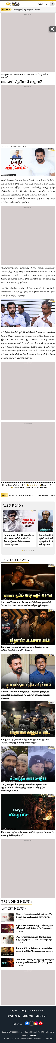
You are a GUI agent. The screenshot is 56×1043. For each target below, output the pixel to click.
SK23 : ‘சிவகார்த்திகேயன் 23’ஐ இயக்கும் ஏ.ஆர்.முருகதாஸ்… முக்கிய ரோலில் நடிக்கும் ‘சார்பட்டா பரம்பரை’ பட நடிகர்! (34, 939)
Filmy (11, 487)
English (13, 1010)
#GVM (11, 495)
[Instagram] (36, 1023)
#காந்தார (18, 9)
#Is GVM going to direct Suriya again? (32, 495)
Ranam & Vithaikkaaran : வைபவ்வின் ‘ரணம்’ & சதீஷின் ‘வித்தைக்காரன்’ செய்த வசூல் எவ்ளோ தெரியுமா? (34, 951)
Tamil (32, 1010)
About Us (15, 1039)
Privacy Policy (13, 1016)
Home (6, 1039)
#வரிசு (37, 9)
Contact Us (41, 1016)
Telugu (23, 1010)
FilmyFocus (6, 74)
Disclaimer (28, 1016)
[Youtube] (41, 1023)
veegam (33, 1035)
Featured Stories (22, 74)
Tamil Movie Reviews (46, 1032)
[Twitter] (31, 1023)
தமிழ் (40, 3)
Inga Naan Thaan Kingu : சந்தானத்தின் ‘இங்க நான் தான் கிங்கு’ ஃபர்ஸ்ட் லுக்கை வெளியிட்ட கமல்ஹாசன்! (35, 928)
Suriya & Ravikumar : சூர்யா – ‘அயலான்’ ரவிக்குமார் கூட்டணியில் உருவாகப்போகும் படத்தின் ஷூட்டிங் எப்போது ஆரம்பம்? (25, 694)
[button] (22, 550)
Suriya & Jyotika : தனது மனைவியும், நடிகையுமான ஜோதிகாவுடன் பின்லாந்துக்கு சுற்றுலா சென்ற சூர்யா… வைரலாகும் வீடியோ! (24, 787)
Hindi (40, 1010)
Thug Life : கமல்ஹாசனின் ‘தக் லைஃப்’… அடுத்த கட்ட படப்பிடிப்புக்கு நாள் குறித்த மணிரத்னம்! (34, 917)
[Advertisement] (28, 44)
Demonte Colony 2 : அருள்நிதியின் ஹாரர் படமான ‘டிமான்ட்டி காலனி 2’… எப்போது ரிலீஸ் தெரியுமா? (35, 962)
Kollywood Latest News (26, 1032)
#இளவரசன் (28, 9)
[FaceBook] (27, 1023)
